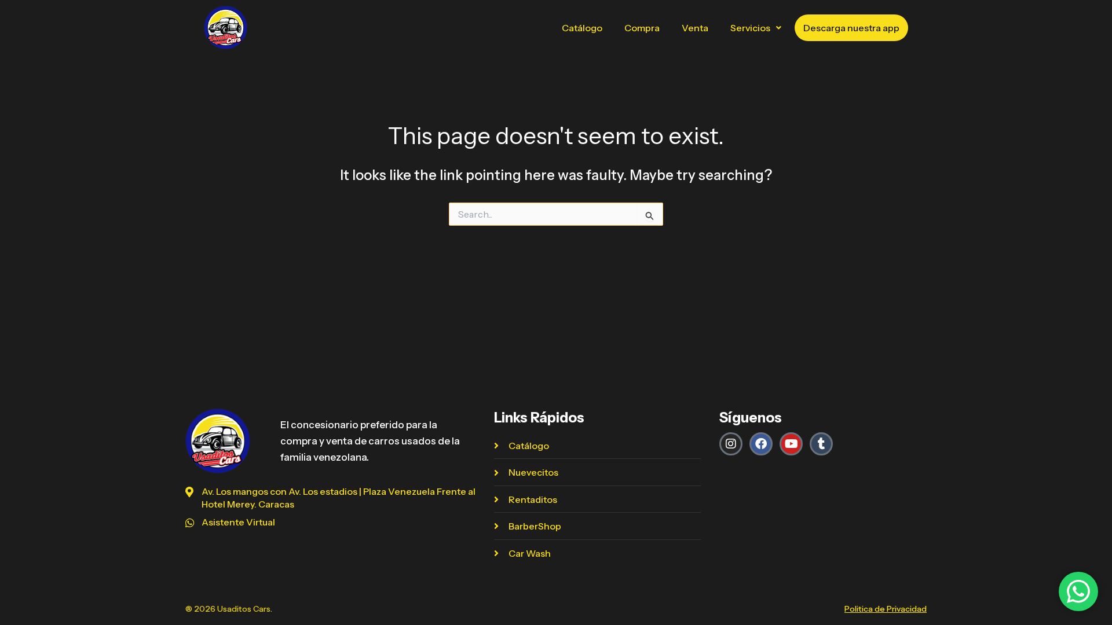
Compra (642, 28)
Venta (695, 28)
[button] (756, 27)
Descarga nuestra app (851, 28)
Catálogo (582, 28)
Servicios (750, 28)
